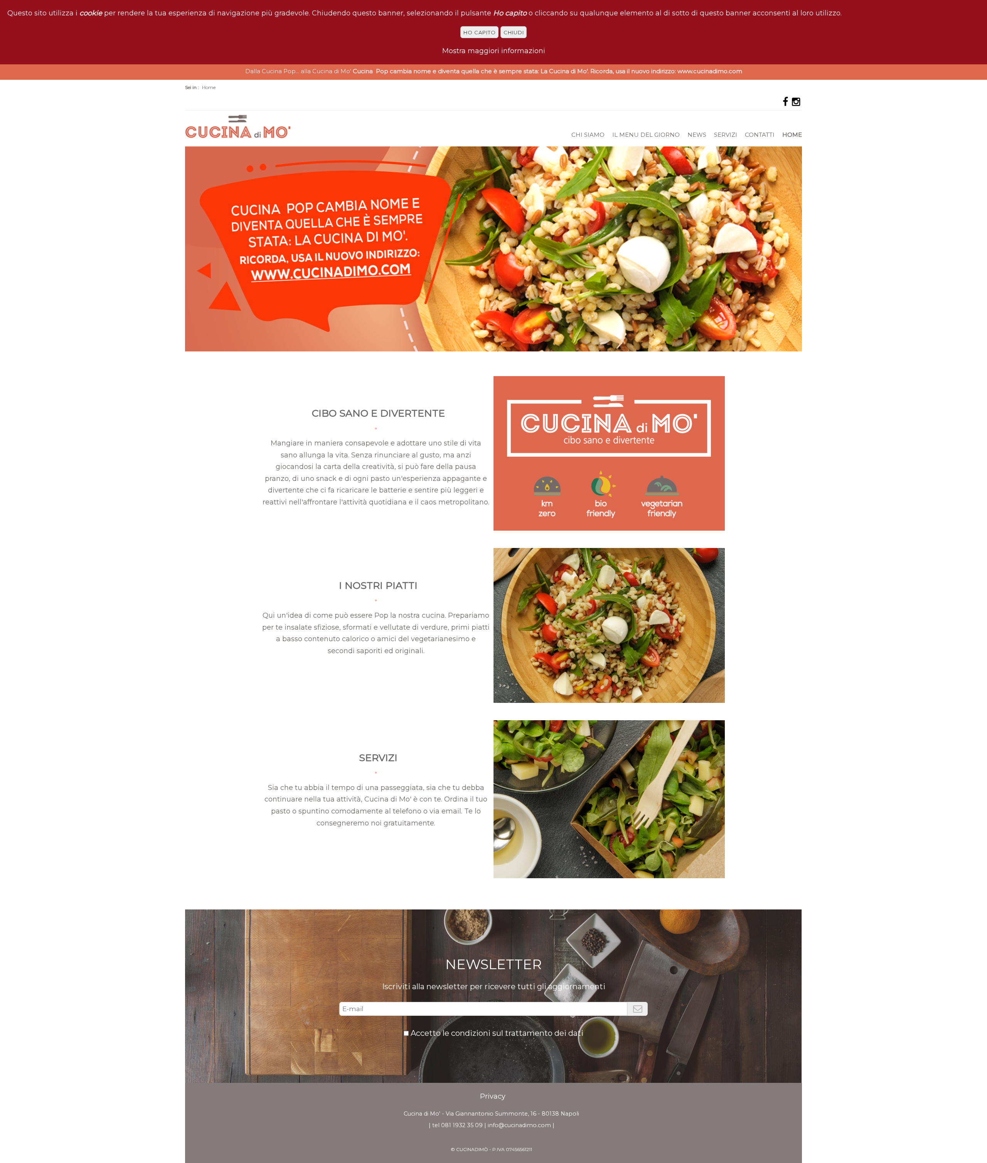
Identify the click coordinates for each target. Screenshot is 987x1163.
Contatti (760, 134)
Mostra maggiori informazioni (493, 51)
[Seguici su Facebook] (785, 102)
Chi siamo (588, 134)
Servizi (725, 134)
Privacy (492, 1096)
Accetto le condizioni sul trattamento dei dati (497, 1033)
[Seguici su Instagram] (796, 102)
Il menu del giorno (646, 134)
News (696, 134)
